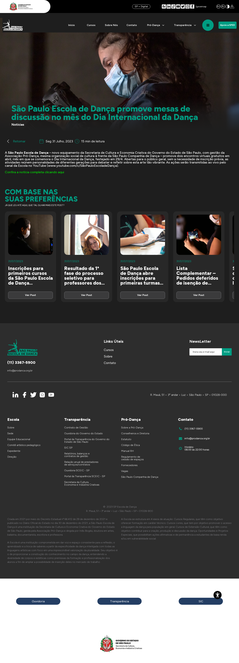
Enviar (227, 352)
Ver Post (30, 295)
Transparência (119, 601)
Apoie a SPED (227, 25)
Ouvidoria (38, 601)
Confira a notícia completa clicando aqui (34, 172)
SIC (201, 601)
